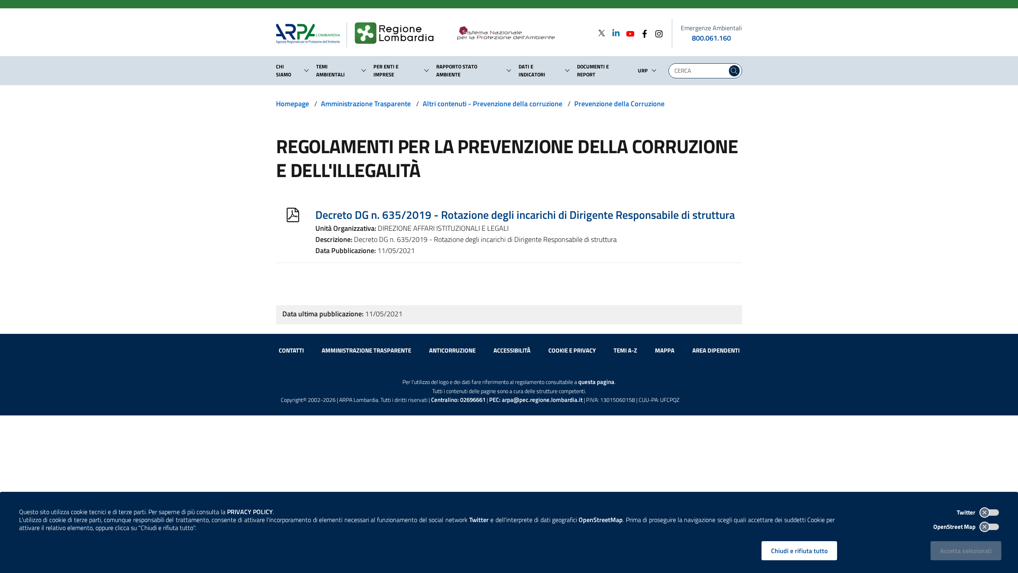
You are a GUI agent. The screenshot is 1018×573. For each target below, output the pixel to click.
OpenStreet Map (955, 526)
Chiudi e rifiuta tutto (799, 550)
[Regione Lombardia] (397, 33)
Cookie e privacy (572, 350)
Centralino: (458, 399)
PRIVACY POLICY (250, 511)
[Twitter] (601, 32)
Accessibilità (511, 350)
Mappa (664, 350)
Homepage (292, 103)
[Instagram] (656, 32)
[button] (306, 70)
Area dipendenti (716, 350)
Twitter (967, 512)
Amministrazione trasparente (366, 350)
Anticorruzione (452, 350)
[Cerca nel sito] (734, 70)
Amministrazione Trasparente (366, 103)
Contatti (291, 350)
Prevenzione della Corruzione (619, 103)
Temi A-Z (625, 350)
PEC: (536, 399)
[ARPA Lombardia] (311, 33)
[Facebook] (642, 32)
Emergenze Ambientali (711, 28)
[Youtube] (628, 32)
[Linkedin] (613, 32)
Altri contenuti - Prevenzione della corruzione (492, 103)
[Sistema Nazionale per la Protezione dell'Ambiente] (522, 33)
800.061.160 (711, 38)
